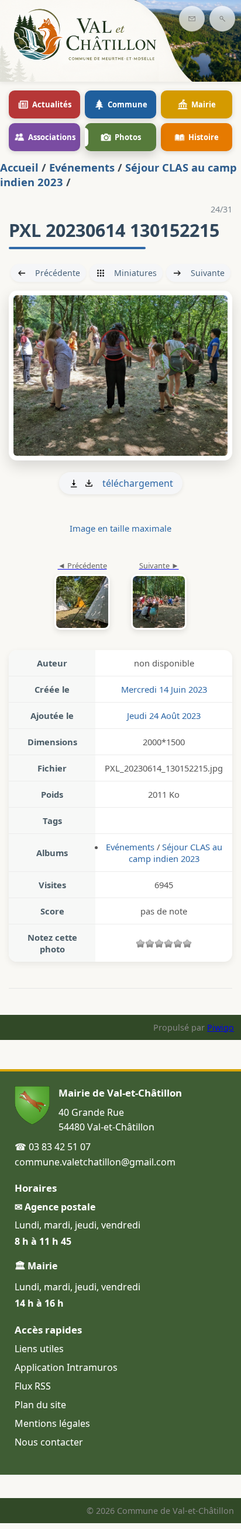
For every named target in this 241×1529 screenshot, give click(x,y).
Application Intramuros (66, 1367)
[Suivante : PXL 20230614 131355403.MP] (120, 375)
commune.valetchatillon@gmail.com (95, 1162)
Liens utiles (39, 1348)
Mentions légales (52, 1423)
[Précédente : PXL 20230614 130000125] (82, 596)
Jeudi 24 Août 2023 (164, 715)
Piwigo (220, 1027)
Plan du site (40, 1404)
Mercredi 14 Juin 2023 (164, 689)
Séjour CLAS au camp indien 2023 (175, 852)
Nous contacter (49, 1442)
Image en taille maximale (120, 528)
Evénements (82, 167)
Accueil (19, 167)
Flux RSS (33, 1386)
